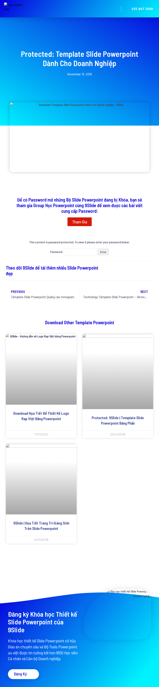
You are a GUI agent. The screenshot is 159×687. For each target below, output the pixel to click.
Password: (57, 252)
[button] (114, 8)
